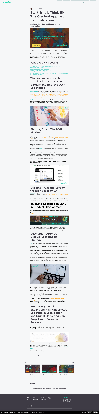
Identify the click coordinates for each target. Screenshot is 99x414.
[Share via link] (38, 355)
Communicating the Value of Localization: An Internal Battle (66, 375)
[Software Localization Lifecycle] (49, 369)
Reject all (89, 412)
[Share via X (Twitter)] (33, 355)
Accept (94, 412)
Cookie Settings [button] (83, 412)
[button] (59, 2)
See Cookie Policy (41, 412)
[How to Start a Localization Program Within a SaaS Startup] (32, 369)
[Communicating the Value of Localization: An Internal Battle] (66, 369)
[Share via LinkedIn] (35, 355)
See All (73, 362)
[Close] (97, 412)
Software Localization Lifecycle (48, 375)
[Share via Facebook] (30, 355)
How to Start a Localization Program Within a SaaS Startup (32, 375)
